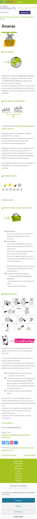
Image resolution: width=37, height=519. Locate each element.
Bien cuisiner (18, 463)
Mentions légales (18, 516)
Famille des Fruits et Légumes (20, 448)
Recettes (18, 466)
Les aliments (18, 461)
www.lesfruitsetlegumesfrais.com (13, 435)
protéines (5, 168)
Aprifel (27, 435)
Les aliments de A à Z (27, 17)
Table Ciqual (6, 437)
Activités (18, 478)
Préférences (18, 512)
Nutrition (18, 476)
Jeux (18, 471)
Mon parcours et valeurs (18, 486)
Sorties (18, 481)
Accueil (2, 17)
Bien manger (18, 468)
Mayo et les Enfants (12, 17)
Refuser (18, 506)
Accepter (18, 500)
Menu (20, 2)
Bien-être (18, 473)
